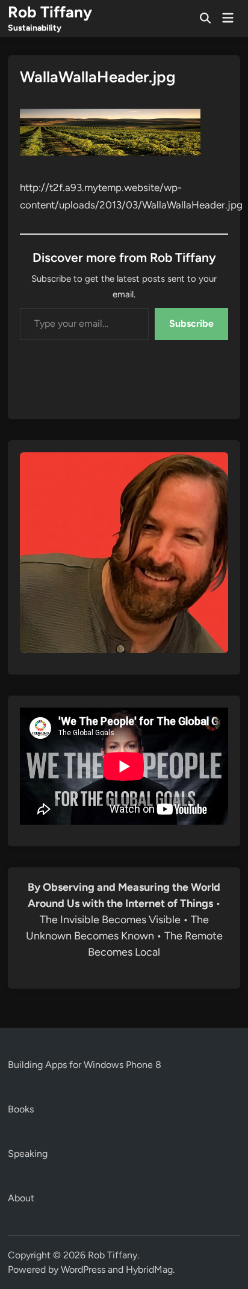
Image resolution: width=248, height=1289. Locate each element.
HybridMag (149, 1269)
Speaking (28, 1153)
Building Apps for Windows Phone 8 (84, 1064)
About (21, 1198)
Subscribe (191, 323)
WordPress (83, 1269)
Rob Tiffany (50, 12)
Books (21, 1109)
